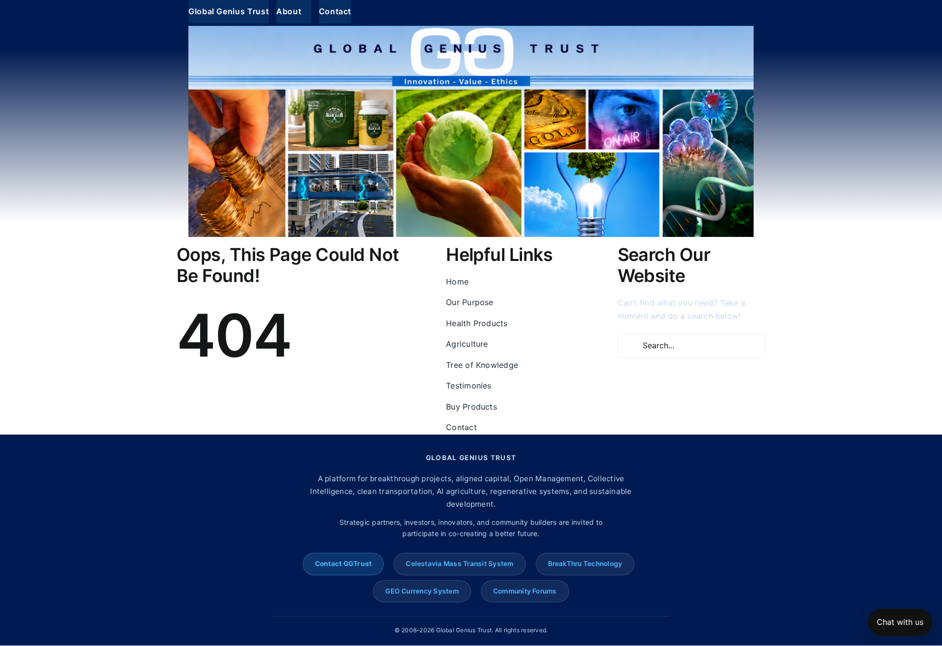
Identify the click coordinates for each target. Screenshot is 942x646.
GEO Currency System (422, 591)
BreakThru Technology (585, 564)
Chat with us (900, 622)
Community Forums (525, 591)
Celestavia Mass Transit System (459, 564)
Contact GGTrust (343, 564)
